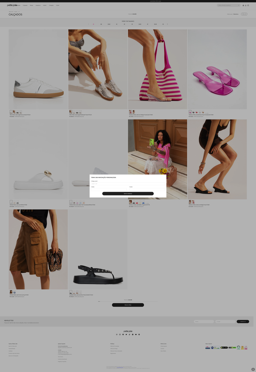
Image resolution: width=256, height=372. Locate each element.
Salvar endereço (128, 193)
